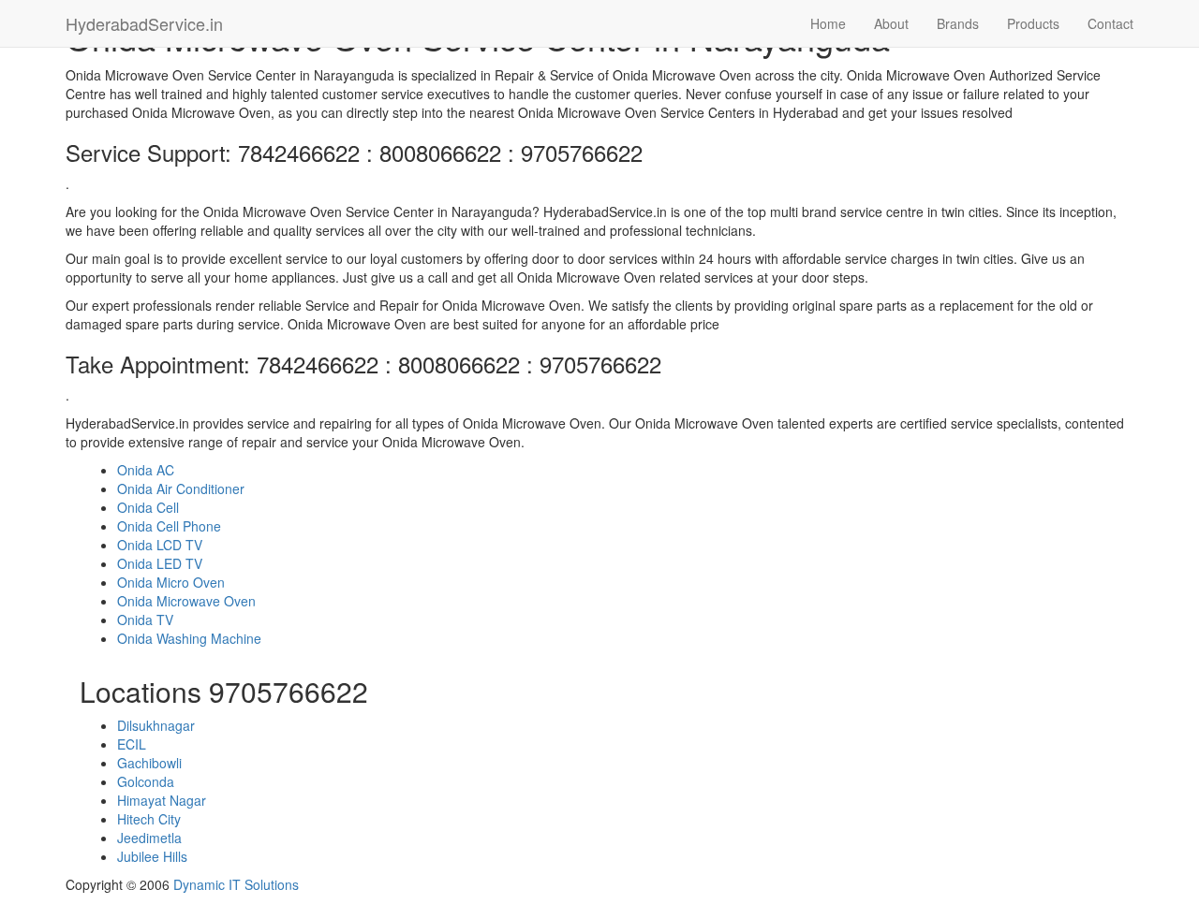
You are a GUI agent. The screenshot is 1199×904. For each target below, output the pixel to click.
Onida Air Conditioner (180, 488)
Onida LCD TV (159, 544)
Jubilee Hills (152, 856)
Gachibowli (149, 762)
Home (828, 23)
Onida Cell (148, 507)
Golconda (145, 781)
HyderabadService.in (144, 23)
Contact (1110, 23)
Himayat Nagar (161, 800)
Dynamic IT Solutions (236, 884)
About (891, 23)
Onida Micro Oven (171, 582)
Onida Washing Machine (189, 638)
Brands (958, 23)
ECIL (131, 744)
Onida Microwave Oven (186, 600)
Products (1033, 23)
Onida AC (145, 469)
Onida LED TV (159, 563)
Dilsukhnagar (156, 725)
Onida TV (145, 619)
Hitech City (149, 818)
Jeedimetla (149, 837)
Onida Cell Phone (169, 526)
